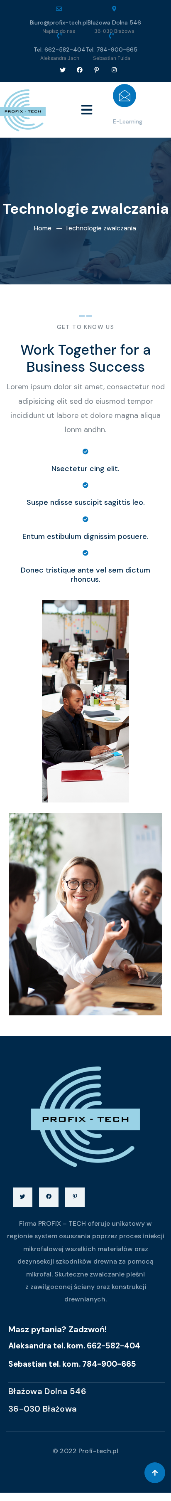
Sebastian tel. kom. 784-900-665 (72, 1364)
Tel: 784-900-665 (111, 49)
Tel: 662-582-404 (60, 49)
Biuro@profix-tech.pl (59, 22)
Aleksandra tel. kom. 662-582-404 (74, 1346)
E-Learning (127, 121)
